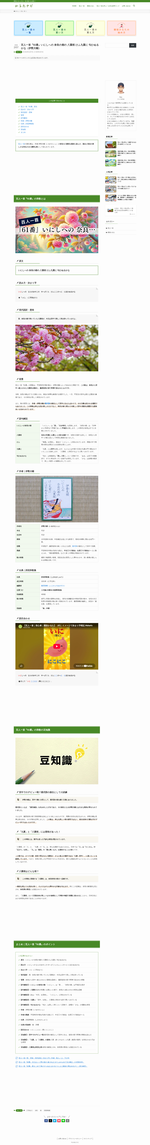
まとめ (23, 132)
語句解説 (24, 118)
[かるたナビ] (24, 6)
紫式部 (47, 403)
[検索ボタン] (134, 6)
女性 (36, 1110)
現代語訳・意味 (26, 112)
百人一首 (19, 52)
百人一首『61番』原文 (29, 106)
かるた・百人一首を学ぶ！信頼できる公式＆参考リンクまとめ (124, 210)
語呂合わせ (25, 126)
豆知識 (23, 129)
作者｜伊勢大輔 (26, 121)
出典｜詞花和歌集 (27, 124)
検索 (132, 45)
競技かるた (111, 232)
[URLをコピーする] (67, 1120)
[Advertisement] (57, 78)
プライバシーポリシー (75, 1138)
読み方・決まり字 (27, 109)
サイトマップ (88, 1138)
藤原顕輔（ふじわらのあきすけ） (53, 586)
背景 (22, 115)
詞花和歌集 (47, 1110)
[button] (46, 1120)
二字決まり (29, 1110)
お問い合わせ (62, 1138)
